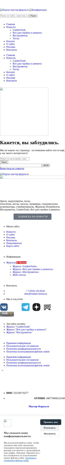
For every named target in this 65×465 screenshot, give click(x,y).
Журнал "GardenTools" (18, 326)
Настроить (50, 433)
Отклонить (50, 428)
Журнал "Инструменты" (19, 332)
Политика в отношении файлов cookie (20, 459)
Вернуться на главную (12, 168)
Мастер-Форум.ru (39, 406)
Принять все (51, 422)
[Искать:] (14, 158)
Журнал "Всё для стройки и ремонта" (26, 329)
